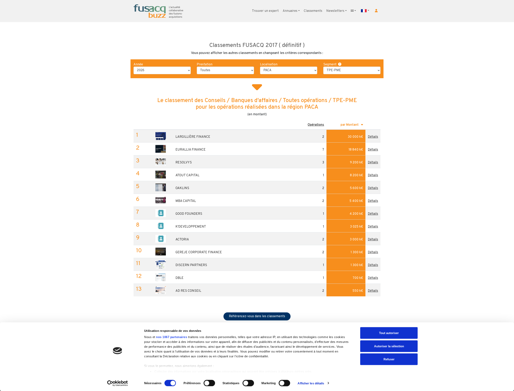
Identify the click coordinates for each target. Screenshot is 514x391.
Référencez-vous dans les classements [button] (257, 316)
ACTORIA (182, 240)
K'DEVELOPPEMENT (190, 227)
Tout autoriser (389, 333)
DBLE (179, 278)
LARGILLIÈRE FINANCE (192, 137)
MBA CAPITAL (185, 201)
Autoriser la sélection (389, 346)
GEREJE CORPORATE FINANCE (198, 252)
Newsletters (335, 11)
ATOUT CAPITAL (187, 175)
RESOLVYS (183, 163)
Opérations (316, 125)
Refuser (389, 359)
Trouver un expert (265, 11)
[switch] (209, 383)
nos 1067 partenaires (171, 337)
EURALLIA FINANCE (190, 150)
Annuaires (290, 11)
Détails (373, 137)
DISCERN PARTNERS (191, 265)
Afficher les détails (311, 383)
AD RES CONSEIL (188, 291)
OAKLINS (182, 188)
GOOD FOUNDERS (188, 214)
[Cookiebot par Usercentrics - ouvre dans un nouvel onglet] (117, 383)
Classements (313, 11)
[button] (376, 10)
